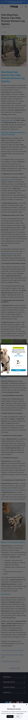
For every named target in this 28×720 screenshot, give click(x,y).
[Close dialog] (26, 345)
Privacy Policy (19, 713)
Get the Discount (18, 370)
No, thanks (18, 373)
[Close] (26, 704)
